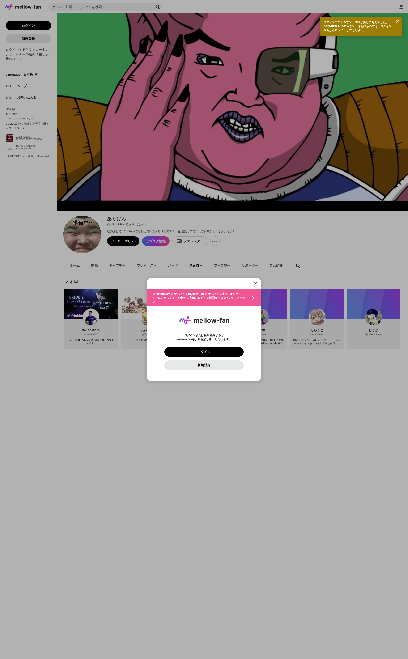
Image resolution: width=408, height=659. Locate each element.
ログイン (204, 352)
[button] (204, 297)
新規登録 (204, 365)
